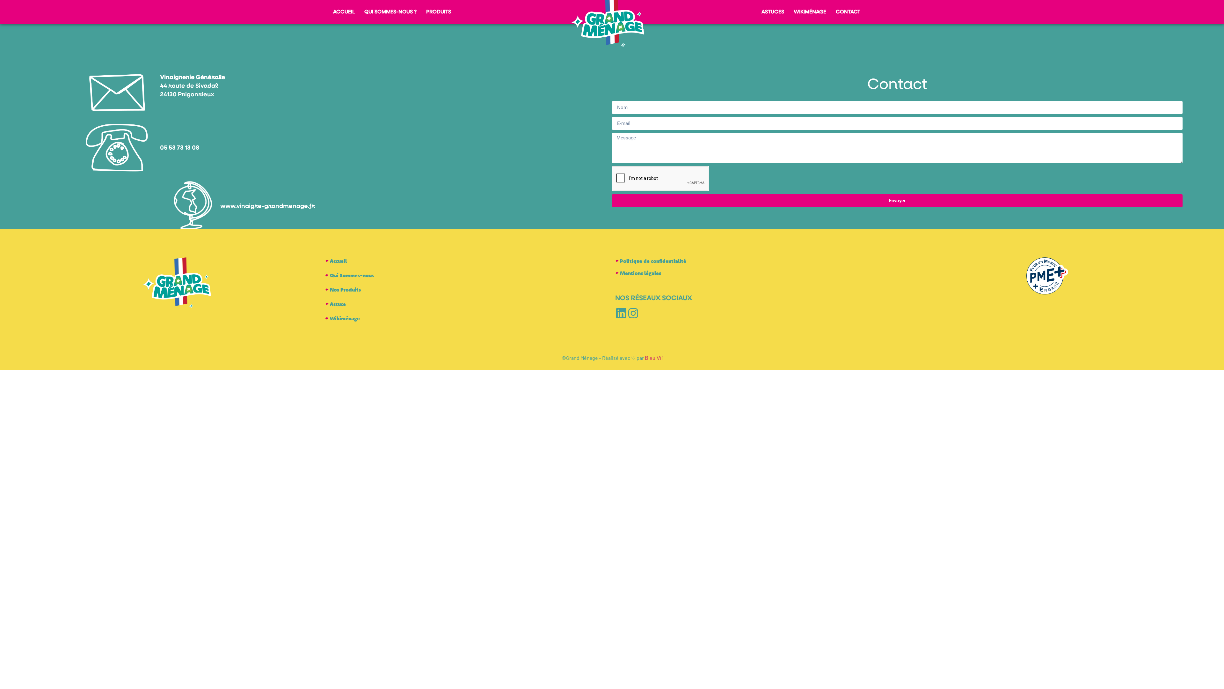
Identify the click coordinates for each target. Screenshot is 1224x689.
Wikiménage (345, 318)
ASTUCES (772, 12)
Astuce (338, 303)
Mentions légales (640, 273)
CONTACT (848, 12)
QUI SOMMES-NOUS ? (390, 12)
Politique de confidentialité (653, 260)
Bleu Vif (654, 358)
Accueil (338, 260)
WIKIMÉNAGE (810, 12)
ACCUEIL (344, 12)
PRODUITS (438, 12)
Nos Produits (345, 289)
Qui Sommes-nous (352, 275)
